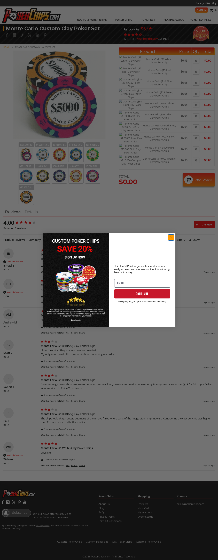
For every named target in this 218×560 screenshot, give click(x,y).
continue (142, 294)
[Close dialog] (171, 237)
